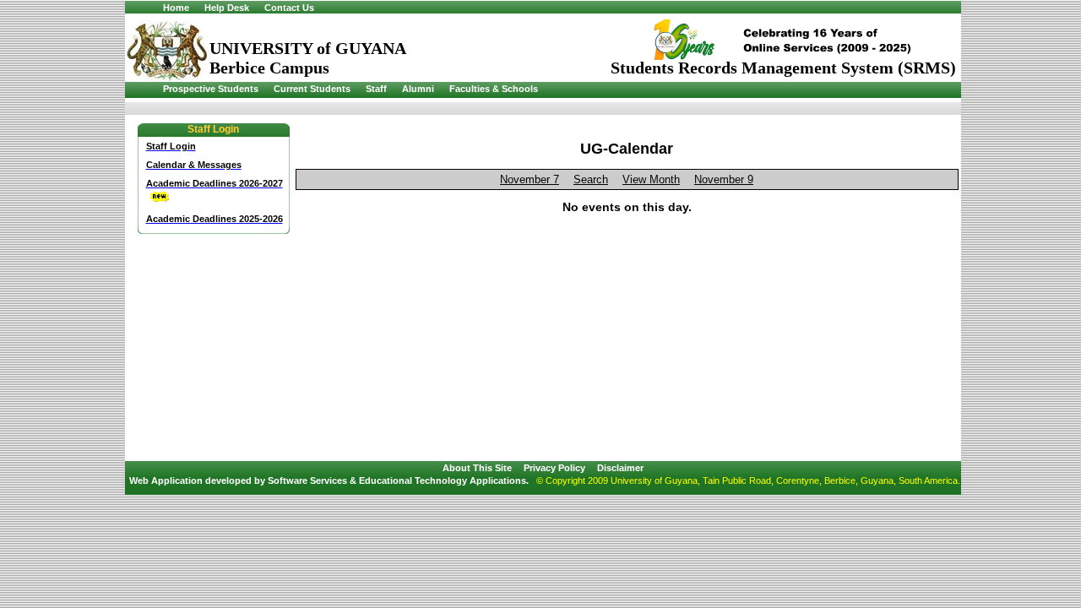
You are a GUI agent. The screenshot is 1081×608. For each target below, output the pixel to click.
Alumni (418, 89)
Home (176, 8)
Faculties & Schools (493, 89)
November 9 (723, 179)
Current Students (312, 89)
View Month (651, 179)
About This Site (477, 468)
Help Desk (226, 8)
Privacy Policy (554, 468)
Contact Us (289, 8)
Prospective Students (210, 89)
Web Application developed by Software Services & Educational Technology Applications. (329, 480)
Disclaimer (620, 468)
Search (590, 179)
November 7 (529, 179)
